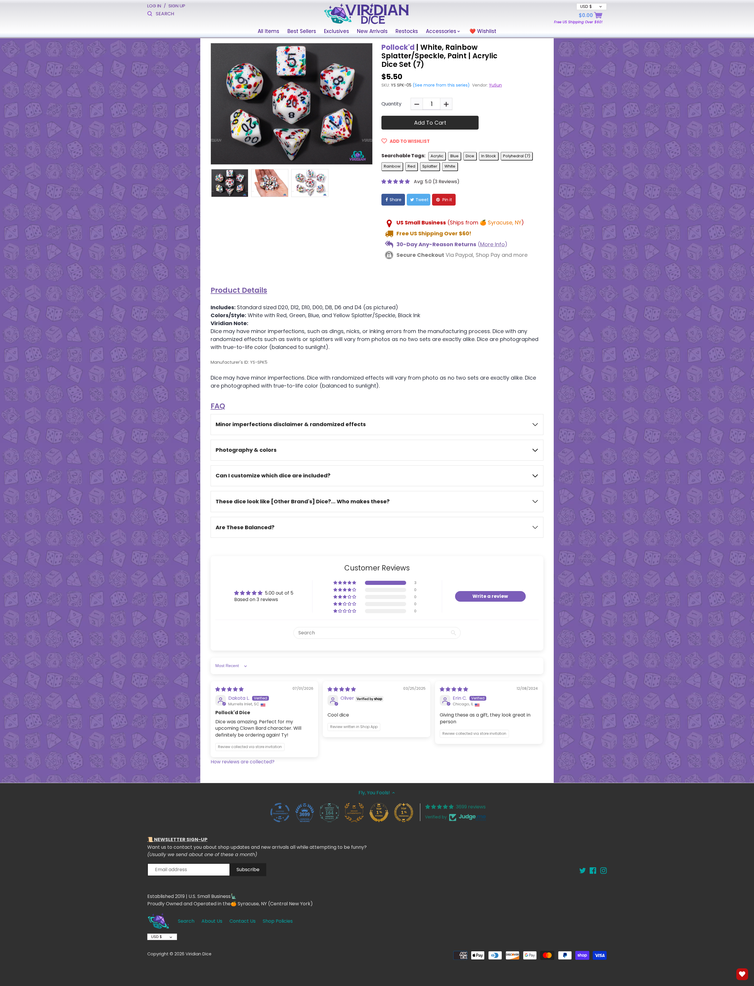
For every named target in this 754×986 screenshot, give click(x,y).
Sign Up (176, 6)
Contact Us (242, 921)
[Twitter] (582, 870)
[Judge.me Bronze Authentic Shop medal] (354, 812)
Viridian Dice (198, 954)
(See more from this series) (440, 85)
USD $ (156, 936)
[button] (396, 181)
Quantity (391, 104)
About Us (211, 921)
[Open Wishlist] (742, 974)
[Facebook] (593, 870)
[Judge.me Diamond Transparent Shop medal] (279, 812)
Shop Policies (278, 921)
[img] (229, 689)
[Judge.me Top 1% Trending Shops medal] (403, 812)
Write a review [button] (490, 596)
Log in (154, 6)
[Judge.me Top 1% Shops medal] (378, 812)
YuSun (495, 85)
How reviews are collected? (243, 761)
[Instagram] (603, 870)
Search (186, 921)
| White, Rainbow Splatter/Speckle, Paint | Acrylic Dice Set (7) (439, 56)
